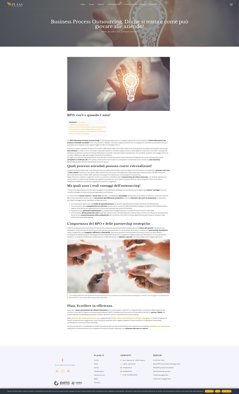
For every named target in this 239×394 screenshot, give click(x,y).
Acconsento (209, 391)
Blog (144, 4)
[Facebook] (57, 371)
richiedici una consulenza (159, 326)
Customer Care (158, 360)
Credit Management (160, 375)
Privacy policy (226, 391)
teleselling (127, 318)
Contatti (154, 4)
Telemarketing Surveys (161, 371)
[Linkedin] (68, 371)
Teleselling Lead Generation (163, 368)
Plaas (91, 4)
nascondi (81, 122)
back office (116, 318)
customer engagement (143, 318)
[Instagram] (63, 371)
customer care (94, 318)
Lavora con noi (131, 4)
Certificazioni (114, 4)
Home (83, 4)
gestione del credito (79, 318)
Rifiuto (218, 391)
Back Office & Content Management (166, 364)
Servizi (101, 4)
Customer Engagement (162, 379)
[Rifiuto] (233, 392)
